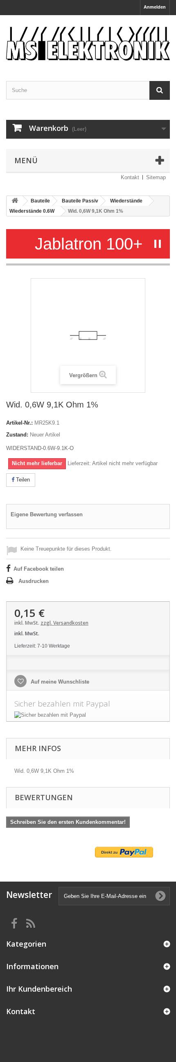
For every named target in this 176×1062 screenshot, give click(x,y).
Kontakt (130, 177)
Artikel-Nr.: (19, 423)
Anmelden (155, 6)
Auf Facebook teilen (39, 569)
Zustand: (17, 435)
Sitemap (156, 177)
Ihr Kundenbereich (39, 989)
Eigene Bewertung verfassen (47, 514)
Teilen (22, 480)
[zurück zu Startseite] (15, 201)
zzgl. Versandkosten (64, 622)
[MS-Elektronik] (88, 41)
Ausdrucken (33, 581)
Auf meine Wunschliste (59, 682)
